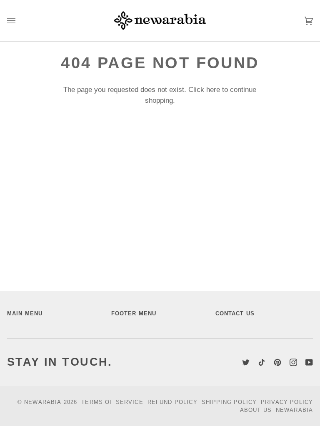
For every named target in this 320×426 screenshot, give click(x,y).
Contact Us (235, 313)
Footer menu (134, 313)
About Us (256, 410)
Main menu (24, 313)
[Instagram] (293, 362)
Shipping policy (229, 402)
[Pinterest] (277, 362)
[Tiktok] (261, 362)
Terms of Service (112, 402)
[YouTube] (309, 362)
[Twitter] (246, 362)
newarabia (42, 402)
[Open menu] (19, 20)
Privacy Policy (287, 402)
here (213, 90)
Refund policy (173, 402)
